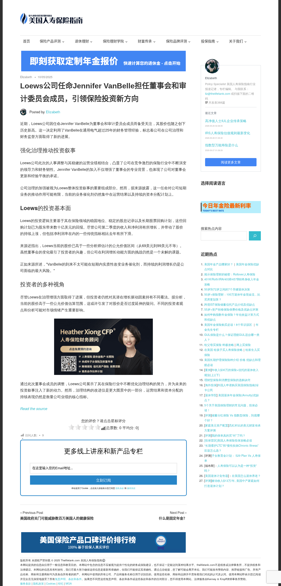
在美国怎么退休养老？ (246, 476)
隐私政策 (38, 583)
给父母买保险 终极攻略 (219, 345)
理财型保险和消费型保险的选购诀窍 (227, 380)
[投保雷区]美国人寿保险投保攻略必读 (228, 440)
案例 (208, 370)
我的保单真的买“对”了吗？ (228, 435)
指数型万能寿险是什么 (221, 145)
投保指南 (208, 41)
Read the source (33, 408)
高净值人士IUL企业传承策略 (225, 120)
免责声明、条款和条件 (68, 579)
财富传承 (145, 41)
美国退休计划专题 (216, 476)
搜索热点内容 (211, 228)
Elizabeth (26, 77)
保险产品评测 (50, 41)
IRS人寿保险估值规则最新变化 (227, 133)
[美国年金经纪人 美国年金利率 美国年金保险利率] (231, 211)
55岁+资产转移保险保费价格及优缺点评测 (231, 309)
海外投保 (211, 385)
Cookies (51, 583)
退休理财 (82, 41)
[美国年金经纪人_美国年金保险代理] (103, 69)
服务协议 (131, 488)
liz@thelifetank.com (217, 93)
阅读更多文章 (231, 162)
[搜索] (255, 235)
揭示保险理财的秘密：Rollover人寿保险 (229, 274)
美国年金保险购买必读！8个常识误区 (228, 324)
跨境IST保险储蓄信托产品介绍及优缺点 (229, 304)
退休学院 (211, 395)
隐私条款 (120, 488)
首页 (26, 41)
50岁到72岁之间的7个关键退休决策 (227, 289)
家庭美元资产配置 (216, 425)
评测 (208, 415)
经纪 (60, 583)
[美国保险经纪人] (103, 373)
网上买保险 (243, 345)
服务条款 (25, 583)
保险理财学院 (113, 41)
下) (218, 375)
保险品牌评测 (176, 41)
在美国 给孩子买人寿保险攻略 (223, 350)
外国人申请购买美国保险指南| (236, 385)
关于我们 (236, 41)
